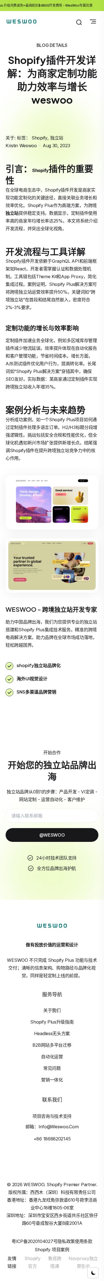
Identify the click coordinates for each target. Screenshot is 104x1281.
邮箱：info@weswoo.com (52, 1126)
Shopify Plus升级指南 (51, 1022)
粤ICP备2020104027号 (34, 1241)
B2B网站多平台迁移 (51, 1045)
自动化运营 (52, 1056)
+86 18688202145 (52, 1139)
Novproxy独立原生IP (83, 1262)
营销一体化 (52, 1080)
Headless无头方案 (52, 1033)
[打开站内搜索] (79, 22)
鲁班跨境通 (54, 1262)
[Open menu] (92, 21)
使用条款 (83, 1241)
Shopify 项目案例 (52, 1249)
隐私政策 (66, 1241)
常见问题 (52, 1068)
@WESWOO (52, 835)
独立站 (56, 138)
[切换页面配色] (92, 1272)
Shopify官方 (32, 1262)
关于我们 (52, 1010)
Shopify (39, 138)
